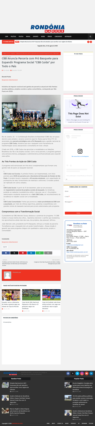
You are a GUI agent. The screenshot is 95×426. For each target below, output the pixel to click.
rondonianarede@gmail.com (75, 245)
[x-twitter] (73, 373)
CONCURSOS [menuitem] (58, 36)
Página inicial (6, 53)
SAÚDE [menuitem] (43, 36)
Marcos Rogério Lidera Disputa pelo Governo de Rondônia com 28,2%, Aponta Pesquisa (20, 411)
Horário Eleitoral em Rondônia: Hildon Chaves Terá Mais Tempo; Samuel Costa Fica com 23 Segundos (20, 399)
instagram (84, 423)
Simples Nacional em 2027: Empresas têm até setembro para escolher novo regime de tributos (46, 41)
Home (48, 423)
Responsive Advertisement (10, 80)
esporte (13, 53)
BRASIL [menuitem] (28, 36)
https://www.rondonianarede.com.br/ (77, 252)
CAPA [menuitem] (6, 36)
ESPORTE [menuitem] (35, 36)
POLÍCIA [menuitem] (21, 36)
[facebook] (68, 373)
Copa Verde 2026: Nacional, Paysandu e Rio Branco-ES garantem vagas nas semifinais (30, 305)
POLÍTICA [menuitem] (13, 36)
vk (78, 423)
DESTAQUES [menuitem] (68, 36)
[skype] (77, 373)
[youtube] (87, 373)
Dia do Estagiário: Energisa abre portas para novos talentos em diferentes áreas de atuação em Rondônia (83, 386)
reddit (67, 423)
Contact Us (60, 423)
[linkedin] (91, 373)
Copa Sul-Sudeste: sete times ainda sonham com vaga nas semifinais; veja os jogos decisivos (51, 305)
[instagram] (82, 373)
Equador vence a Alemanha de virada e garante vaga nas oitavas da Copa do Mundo (11, 304)
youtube (91, 423)
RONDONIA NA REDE (17, 423)
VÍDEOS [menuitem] (50, 36)
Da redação (6, 70)
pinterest (73, 423)
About (53, 423)
